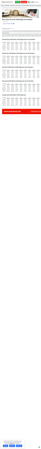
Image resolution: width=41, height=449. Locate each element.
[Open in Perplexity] (12, 28)
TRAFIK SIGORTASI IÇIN (12, 111)
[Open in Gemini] (13, 28)
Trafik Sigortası (12, 5)
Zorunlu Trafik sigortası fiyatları (7, 30)
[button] (39, 447)
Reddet (12, 445)
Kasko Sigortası (19, 5)
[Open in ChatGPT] (10, 28)
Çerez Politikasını (11, 443)
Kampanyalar (6, 5)
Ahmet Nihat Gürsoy (9, 23)
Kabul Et (19, 445)
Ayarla (5, 445)
